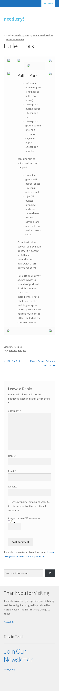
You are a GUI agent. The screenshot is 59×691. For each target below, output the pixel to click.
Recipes (18, 346)
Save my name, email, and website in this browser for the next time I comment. (29, 506)
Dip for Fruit (14, 361)
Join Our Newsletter (18, 655)
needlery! (14, 19)
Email (12, 471)
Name (12, 455)
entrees (13, 350)
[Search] (50, 573)
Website (12, 486)
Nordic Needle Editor (43, 35)
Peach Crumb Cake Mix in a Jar (42, 363)
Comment (14, 410)
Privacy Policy (9, 622)
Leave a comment (15, 39)
